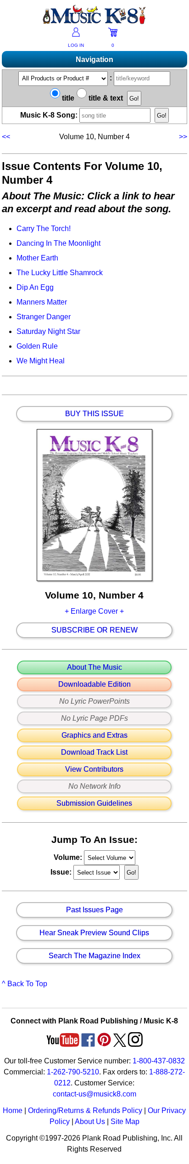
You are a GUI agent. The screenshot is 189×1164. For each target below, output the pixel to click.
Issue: (61, 872)
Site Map (125, 1121)
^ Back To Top (24, 984)
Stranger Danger (44, 317)
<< (7, 137)
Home (12, 1110)
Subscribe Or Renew (94, 630)
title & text (105, 98)
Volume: (69, 857)
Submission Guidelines (94, 803)
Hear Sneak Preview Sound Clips (94, 933)
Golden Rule (37, 346)
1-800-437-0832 (159, 1061)
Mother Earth (37, 258)
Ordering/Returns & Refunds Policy (85, 1110)
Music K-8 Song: (49, 115)
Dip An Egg (35, 287)
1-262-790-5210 (73, 1072)
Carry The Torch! (44, 228)
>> (182, 137)
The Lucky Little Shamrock (60, 273)
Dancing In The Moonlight (58, 243)
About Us (90, 1121)
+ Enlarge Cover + (94, 611)
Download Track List (94, 752)
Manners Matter (42, 302)
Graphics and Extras (94, 735)
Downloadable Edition (94, 684)
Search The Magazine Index (94, 956)
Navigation (94, 59)
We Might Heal (41, 361)
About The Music (94, 667)
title (67, 98)
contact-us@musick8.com (94, 1094)
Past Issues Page (94, 910)
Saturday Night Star (48, 331)
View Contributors (94, 769)
